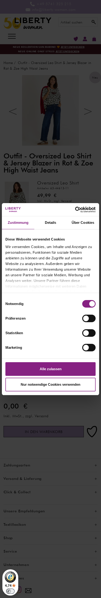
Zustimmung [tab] (18, 223)
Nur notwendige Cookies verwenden (50, 384)
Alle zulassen (51, 369)
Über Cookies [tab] (83, 223)
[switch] (89, 318)
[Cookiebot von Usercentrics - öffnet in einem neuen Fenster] (75, 210)
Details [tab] (50, 223)
